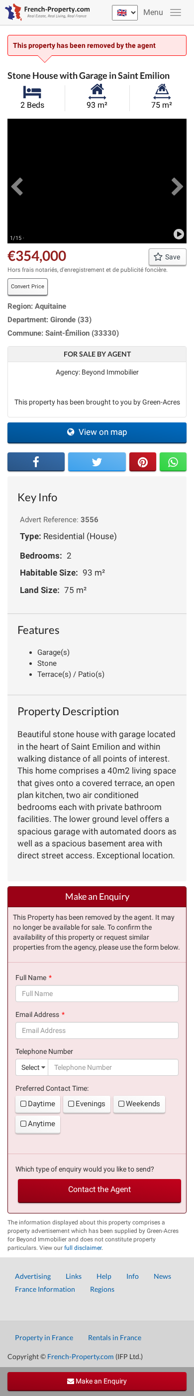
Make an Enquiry (100, 1381)
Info (132, 1276)
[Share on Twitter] (96, 461)
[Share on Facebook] (36, 461)
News (162, 1276)
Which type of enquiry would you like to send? (84, 1169)
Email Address (37, 1014)
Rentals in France (114, 1337)
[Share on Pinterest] (142, 461)
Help (104, 1276)
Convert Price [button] (27, 286)
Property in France (44, 1337)
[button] (16, 181)
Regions (102, 1289)
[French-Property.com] (45, 12)
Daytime (41, 1103)
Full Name (30, 978)
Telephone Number (44, 1051)
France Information (45, 1289)
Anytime (41, 1123)
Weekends (143, 1103)
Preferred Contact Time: (52, 1088)
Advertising (33, 1276)
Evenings (90, 1103)
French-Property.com (80, 1356)
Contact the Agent (99, 1189)
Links (74, 1276)
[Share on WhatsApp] (173, 461)
